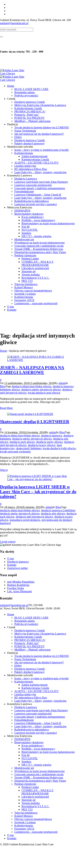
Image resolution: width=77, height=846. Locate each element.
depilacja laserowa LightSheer (58, 510)
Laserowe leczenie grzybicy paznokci (35, 732)
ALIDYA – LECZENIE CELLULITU (36, 691)
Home (3, 350)
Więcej (4, 470)
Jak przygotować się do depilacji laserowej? (39, 662)
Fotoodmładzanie (24, 719)
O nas (10, 558)
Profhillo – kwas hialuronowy (38, 748)
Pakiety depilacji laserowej (29, 671)
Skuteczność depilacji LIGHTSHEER (34, 421)
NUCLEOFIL (29, 758)
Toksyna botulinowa (25, 812)
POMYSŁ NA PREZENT (29, 646)
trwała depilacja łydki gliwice (59, 448)
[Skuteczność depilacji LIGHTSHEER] (30, 414)
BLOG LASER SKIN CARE (31, 617)
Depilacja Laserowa (25, 707)
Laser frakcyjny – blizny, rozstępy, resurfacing (40, 700)
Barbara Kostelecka (18, 584)
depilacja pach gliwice (22, 441)
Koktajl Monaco (23, 815)
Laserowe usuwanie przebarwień (33, 713)
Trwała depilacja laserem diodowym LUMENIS (41, 656)
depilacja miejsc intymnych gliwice (41, 389)
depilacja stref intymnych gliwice (34, 516)
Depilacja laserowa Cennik (29, 630)
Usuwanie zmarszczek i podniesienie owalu (39, 774)
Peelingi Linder (30, 787)
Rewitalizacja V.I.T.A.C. (35, 806)
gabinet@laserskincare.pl (14, 23)
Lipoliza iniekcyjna (25, 694)
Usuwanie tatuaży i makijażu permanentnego (39, 716)
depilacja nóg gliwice (53, 513)
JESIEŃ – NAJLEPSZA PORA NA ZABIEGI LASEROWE (32, 370)
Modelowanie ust (24, 767)
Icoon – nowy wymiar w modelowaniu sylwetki (41, 678)
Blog (3, 386)
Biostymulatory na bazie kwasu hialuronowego (48, 751)
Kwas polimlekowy (32, 745)
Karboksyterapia (23, 681)
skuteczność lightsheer (28, 448)
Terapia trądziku (30, 803)
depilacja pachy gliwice (49, 441)
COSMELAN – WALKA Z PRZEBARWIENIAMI (37, 792)
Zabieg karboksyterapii (34, 684)
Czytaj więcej (7, 541)
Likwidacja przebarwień (35, 796)
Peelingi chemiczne (25, 783)
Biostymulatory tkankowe (29, 742)
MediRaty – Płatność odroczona (32, 649)
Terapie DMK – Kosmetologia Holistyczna (38, 777)
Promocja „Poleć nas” (26, 643)
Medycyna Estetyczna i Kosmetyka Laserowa (40, 633)
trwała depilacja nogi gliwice (44, 392)
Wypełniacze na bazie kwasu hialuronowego (39, 771)
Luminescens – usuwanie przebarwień (35, 831)
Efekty (18, 665)
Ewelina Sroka (15, 588)
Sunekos (26, 761)
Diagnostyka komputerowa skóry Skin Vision (40, 780)
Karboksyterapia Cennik (28, 636)
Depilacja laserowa (18, 561)
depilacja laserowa (51, 435)
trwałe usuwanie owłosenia (15, 451)
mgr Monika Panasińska (20, 581)
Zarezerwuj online (17, 568)
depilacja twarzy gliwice (41, 445)
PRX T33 (27, 809)
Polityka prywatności (26, 624)
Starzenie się (28, 799)
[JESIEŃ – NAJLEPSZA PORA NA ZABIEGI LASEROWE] (38, 360)
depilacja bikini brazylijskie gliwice (31, 386)
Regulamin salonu (24, 620)
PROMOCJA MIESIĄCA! (29, 640)
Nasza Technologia (25, 659)
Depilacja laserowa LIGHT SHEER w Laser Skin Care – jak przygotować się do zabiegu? (38, 491)
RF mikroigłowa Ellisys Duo (30, 697)
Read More (6, 407)
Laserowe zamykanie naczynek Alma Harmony (41, 710)
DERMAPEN (22, 739)
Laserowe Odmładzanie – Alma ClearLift (37, 723)
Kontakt (11, 564)
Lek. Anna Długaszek (19, 591)
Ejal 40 (25, 755)
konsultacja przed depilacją (25, 519)
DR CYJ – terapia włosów (36, 764)
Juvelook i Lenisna (25, 822)
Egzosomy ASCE (24, 828)
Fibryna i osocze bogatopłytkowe (33, 819)
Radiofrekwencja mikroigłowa (31, 729)
